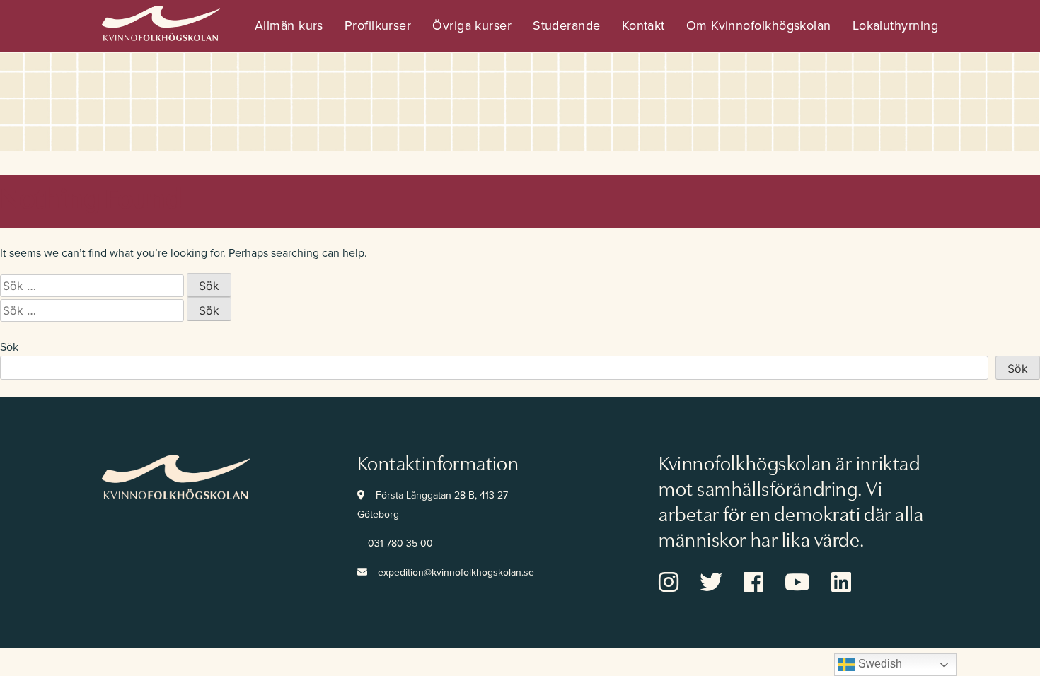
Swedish (878, 664)
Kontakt (643, 25)
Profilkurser (378, 25)
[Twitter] (722, 587)
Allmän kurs (289, 25)
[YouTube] (808, 587)
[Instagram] (679, 587)
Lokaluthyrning (895, 25)
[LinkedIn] (851, 587)
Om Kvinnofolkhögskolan (758, 25)
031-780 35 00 (400, 543)
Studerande (567, 25)
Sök (9, 347)
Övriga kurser (472, 25)
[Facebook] (764, 587)
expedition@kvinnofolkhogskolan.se (456, 572)
